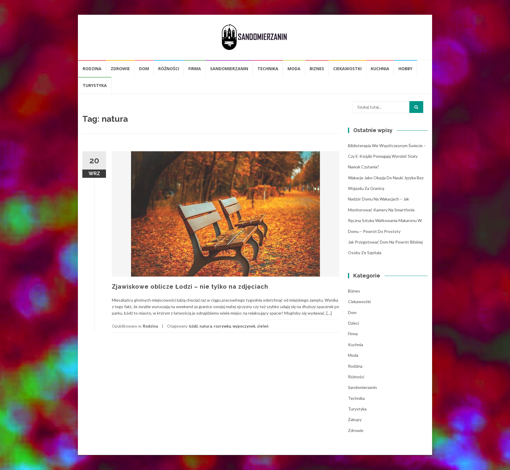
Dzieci (353, 323)
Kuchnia (380, 68)
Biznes (317, 68)
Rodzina (92, 68)
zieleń (262, 326)
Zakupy (355, 419)
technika (267, 68)
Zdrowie (120, 68)
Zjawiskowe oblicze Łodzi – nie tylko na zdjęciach (190, 286)
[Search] (416, 107)
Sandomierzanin (229, 68)
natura (206, 326)
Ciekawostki (347, 68)
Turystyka (95, 85)
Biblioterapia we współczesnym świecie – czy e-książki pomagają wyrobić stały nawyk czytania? (387, 156)
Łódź (193, 326)
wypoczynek (244, 326)
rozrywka (222, 326)
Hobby (405, 68)
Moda (293, 68)
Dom (144, 68)
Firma (194, 68)
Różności (168, 68)
